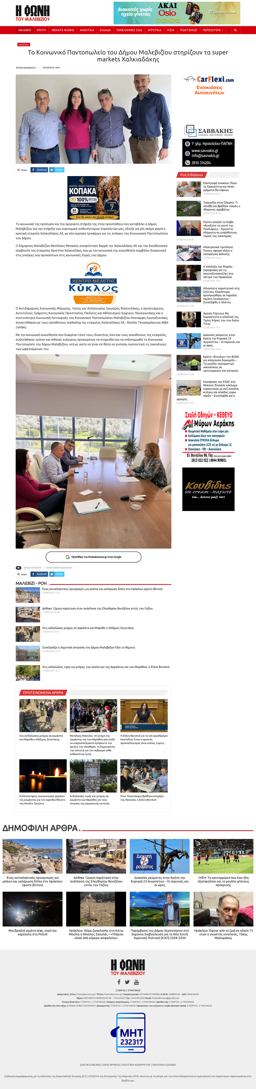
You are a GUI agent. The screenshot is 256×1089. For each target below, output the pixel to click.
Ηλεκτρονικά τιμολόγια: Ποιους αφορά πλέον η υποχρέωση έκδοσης (218, 250)
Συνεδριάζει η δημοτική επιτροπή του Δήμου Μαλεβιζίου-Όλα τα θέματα (88, 647)
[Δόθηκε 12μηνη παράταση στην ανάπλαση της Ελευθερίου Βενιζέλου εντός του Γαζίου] (28, 614)
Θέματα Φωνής (63, 30)
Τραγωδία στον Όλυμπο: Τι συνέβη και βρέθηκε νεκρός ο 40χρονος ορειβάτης (221, 206)
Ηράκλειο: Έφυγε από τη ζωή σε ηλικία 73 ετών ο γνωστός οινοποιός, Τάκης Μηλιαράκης (223, 934)
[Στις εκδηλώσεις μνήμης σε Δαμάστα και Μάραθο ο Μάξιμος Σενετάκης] (28, 634)
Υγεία (170, 30)
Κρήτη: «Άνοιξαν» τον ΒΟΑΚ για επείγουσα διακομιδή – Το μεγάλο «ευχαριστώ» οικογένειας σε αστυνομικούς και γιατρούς (221, 363)
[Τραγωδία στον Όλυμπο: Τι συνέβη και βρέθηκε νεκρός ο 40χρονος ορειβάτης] (189, 208)
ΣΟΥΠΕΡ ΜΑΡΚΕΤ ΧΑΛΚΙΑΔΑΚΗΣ (59, 568)
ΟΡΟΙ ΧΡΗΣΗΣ (111, 1064)
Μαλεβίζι (24, 30)
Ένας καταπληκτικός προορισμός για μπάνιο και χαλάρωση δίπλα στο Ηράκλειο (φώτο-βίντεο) (102, 589)
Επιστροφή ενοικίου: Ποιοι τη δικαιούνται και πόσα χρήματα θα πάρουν (220, 186)
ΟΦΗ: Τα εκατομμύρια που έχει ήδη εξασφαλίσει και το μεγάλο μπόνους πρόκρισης (223, 881)
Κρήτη (41, 30)
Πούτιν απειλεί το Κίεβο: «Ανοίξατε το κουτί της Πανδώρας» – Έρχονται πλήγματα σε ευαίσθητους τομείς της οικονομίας (220, 228)
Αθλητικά (87, 30)
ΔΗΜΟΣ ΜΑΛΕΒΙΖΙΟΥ (33, 568)
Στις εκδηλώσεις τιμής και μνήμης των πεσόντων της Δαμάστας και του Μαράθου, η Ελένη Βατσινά (105, 666)
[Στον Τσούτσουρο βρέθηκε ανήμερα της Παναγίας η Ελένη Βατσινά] (144, 775)
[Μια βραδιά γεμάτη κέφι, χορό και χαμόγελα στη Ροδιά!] (33, 909)
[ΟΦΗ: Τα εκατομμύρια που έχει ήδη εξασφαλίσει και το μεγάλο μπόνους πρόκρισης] (223, 856)
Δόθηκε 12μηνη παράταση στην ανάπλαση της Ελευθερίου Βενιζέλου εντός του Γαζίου (97, 608)
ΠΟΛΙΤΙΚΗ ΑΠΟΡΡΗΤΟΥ (136, 1064)
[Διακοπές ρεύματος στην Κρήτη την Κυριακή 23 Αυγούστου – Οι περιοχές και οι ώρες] (189, 341)
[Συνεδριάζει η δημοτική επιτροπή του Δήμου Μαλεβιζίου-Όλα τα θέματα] (28, 653)
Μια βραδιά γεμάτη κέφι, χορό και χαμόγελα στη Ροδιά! (33, 932)
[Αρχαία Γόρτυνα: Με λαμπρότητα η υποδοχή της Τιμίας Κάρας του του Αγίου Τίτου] (189, 319)
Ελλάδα (105, 30)
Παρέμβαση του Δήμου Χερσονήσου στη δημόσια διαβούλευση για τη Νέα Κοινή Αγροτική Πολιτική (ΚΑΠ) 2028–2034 (160, 934)
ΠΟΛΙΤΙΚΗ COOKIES (164, 1064)
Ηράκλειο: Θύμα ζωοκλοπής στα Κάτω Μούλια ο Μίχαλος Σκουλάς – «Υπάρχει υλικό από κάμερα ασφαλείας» (96, 934)
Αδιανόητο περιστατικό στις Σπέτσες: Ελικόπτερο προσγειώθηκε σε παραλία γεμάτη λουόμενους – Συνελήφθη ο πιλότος (221, 295)
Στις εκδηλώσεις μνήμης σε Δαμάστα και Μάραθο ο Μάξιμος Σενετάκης (88, 627)
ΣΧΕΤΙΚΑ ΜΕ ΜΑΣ (90, 1064)
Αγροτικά (154, 30)
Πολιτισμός (188, 30)
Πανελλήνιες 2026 (129, 30)
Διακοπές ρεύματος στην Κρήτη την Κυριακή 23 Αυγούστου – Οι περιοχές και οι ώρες (160, 881)
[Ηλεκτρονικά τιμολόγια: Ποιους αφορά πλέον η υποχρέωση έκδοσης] (189, 253)
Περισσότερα (212, 30)
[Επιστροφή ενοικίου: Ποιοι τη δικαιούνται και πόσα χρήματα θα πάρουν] (189, 189)
